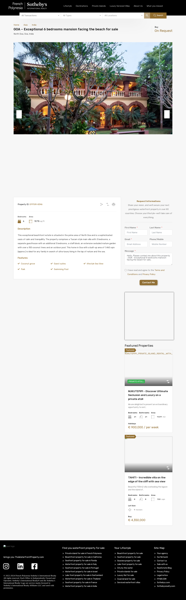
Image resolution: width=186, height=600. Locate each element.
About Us (138, 6)
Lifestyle (67, 6)
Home (16, 25)
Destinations (82, 6)
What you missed (155, 6)
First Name (130, 227)
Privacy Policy (148, 274)
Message (129, 251)
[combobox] (40, 16)
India (34, 25)
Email (127, 239)
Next (167, 114)
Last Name (155, 227)
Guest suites (60, 263)
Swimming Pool (61, 269)
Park (23, 269)
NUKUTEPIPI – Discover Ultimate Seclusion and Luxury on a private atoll (148, 395)
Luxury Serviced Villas (120, 6)
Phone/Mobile (157, 239)
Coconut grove (28, 263)
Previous (19, 114)
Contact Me (148, 282)
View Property (148, 379)
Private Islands (99, 6)
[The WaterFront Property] (33, 6)
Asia (26, 25)
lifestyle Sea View (95, 263)
